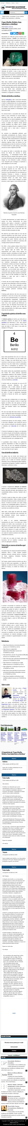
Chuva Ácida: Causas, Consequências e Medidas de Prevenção (15, 1108)
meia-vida (13, 426)
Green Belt (23, 699)
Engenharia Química (8, 709)
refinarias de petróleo (15, 417)
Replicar (14, 758)
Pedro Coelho (8, 26)
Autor (17, 3)
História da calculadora (14, 1096)
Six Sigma (20, 700)
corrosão (15, 379)
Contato (3, 3)
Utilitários (8, 3)
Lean (16, 700)
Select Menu (2, 12)
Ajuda (13, 3)
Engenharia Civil (6, 704)
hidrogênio (9, 99)
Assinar (14, 1050)
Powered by (10, 1055)
